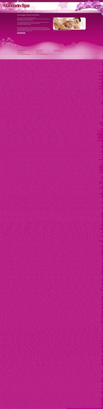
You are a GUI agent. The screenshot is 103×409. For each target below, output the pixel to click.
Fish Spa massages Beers (23, 107)
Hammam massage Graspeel (25, 147)
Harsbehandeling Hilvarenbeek (83, 165)
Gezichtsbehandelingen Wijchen (29, 141)
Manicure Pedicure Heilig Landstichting (57, 200)
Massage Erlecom (25, 213)
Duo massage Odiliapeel (63, 101)
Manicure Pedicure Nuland (61, 205)
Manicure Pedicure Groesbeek (68, 199)
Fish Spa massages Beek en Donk (6, 107)
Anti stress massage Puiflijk (84, 67)
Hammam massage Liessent (61, 151)
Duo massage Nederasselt (91, 100)
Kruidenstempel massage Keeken (38, 184)
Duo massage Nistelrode (39, 101)
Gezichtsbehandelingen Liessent (35, 133)
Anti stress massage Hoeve (50, 62)
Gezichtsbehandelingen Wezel (20, 141)
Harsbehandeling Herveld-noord (48, 165)
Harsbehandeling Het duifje (55, 165)
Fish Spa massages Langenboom (59, 114)
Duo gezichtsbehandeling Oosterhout (76, 86)
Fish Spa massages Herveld (3, 113)
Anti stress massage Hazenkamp (93, 60)
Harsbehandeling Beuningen (37, 160)
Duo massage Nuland (50, 101)
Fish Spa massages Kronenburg (43, 114)
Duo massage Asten (13, 93)
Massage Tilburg (81, 219)
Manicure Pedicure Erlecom (66, 198)
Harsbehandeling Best (24, 160)
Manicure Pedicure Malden (45, 204)
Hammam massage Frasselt (62, 146)
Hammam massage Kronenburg (12, 151)
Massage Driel (95, 212)
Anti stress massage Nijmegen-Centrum (32, 66)
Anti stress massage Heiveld (66, 61)
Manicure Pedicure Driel (19, 198)
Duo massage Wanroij (48, 105)
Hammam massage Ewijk (56, 146)
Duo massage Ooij (86, 101)
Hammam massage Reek (76, 154)
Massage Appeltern (29, 211)
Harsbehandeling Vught (28, 173)
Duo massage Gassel (75, 95)
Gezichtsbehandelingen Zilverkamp (88, 141)
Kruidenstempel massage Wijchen (51, 193)
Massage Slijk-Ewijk (68, 219)
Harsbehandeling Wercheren (48, 173)
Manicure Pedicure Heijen (42, 200)
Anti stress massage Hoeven (57, 62)
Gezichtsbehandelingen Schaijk (54, 138)
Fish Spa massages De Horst (38, 108)
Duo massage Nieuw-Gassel (97, 100)
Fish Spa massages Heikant (58, 112)
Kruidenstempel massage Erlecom (38, 179)
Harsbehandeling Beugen (30, 160)
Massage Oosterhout (61, 218)
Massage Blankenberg (7, 212)
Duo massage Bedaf (29, 93)
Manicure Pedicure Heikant (48, 200)
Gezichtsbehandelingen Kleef (43, 132)
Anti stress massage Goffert (25, 60)
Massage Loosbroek (23, 217)
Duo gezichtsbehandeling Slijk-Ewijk (76, 88)
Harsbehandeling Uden (35, 172)
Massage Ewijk (32, 213)
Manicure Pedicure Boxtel (19, 197)
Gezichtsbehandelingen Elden (30, 127)
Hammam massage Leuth (48, 151)
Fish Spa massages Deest (60, 108)
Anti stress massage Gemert (3, 60)
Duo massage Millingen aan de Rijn (70, 100)
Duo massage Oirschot (74, 101)
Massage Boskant (17, 212)
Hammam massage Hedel (84, 147)
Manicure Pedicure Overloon (42, 206)
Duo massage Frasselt (69, 95)
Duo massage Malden (53, 100)
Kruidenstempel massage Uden (83, 191)
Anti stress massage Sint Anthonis (73, 68)
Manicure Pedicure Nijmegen (3, 205)
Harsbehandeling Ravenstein (9, 171)
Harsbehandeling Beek (73, 159)
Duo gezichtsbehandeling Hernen (51, 80)
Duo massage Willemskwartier (78, 105)
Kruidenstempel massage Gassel (71, 179)
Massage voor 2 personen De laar (9, 225)
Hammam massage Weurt (26, 158)
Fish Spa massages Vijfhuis (17, 121)
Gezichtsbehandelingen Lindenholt (51, 133)
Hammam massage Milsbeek (63, 152)
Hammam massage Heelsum (90, 147)
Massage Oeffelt (43, 218)
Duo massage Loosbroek (22, 100)
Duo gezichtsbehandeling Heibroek (85, 79)
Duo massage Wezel (65, 105)
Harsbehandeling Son (3, 172)
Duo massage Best (79, 93)
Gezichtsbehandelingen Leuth (18, 133)
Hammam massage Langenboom (28, 151)
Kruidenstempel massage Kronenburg (91, 184)
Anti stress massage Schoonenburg (55, 68)
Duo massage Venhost (4, 105)
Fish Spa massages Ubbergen (33, 120)
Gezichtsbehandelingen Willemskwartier (38, 141)
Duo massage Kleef (30, 99)
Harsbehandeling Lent (92, 166)
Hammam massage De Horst (14, 145)
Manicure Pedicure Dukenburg (39, 198)
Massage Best (86, 211)
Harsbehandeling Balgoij (54, 159)
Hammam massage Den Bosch (43, 145)
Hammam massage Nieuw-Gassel (87, 152)
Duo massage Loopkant (16, 100)
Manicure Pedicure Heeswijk (27, 200)
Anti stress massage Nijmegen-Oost (51, 66)
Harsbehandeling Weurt (55, 173)
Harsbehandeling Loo (35, 167)
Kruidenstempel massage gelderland (88, 179)
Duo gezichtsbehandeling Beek (45, 73)
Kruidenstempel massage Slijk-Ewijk (32, 191)
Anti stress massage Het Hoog (19, 62)
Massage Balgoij (38, 211)
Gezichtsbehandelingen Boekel (47, 125)
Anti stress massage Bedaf (75, 55)
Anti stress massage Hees (12, 61)
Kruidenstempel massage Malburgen (27, 186)
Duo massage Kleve (35, 99)
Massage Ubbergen (90, 219)
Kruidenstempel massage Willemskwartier (60, 193)
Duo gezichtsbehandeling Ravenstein (64, 87)
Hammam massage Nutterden (59, 153)
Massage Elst (20, 213)
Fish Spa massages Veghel (70, 120)
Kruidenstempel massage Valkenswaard (8, 192)
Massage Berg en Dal (76, 211)
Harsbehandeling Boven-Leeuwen (79, 160)
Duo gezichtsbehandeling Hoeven (30, 81)
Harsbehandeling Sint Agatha (64, 171)
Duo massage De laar (61, 94)
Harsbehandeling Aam (3, 159)
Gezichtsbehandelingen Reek (13, 138)
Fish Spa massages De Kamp (46, 108)
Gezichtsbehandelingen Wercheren (4, 141)
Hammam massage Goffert (10, 147)
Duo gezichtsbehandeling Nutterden (24, 86)
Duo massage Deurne (79, 94)
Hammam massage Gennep (3, 147)
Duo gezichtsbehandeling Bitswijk (41, 74)
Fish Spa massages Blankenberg (89, 107)
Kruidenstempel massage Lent (16, 185)
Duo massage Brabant (39, 94)
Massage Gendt (60, 213)
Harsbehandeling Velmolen (76, 172)
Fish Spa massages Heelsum (16, 112)
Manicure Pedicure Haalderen (76, 199)
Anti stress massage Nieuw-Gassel (15, 66)
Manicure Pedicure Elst (60, 198)
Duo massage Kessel (25, 99)
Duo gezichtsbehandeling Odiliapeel (33, 86)
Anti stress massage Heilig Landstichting (57, 61)
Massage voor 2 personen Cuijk (84, 224)
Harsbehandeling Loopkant (42, 167)
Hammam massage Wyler (69, 158)
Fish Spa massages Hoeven (64, 113)
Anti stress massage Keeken (93, 62)
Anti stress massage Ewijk (69, 59)
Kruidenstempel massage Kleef (55, 184)
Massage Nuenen (24, 218)
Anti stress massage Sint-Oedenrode (91, 68)
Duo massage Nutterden (57, 101)
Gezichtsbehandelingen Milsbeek (56, 134)
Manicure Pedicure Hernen (87, 200)
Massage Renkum (13, 219)
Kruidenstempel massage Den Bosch (17, 178)
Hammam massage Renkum (83, 154)
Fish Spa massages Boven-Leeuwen (9, 108)
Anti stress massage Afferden (10, 55)
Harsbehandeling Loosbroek (49, 167)
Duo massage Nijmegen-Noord (17, 101)
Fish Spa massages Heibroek (44, 112)
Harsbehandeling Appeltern (41, 159)
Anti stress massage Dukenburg (27, 59)
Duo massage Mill (64, 100)
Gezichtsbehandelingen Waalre (85, 140)
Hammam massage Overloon (34, 154)
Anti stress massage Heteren (26, 62)
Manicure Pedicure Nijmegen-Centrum (12, 205)
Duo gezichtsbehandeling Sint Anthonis (45, 88)
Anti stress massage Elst (49, 59)
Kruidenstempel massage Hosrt (13, 184)
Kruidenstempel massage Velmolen (35, 192)
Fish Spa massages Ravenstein (4, 119)
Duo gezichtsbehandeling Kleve (98, 81)
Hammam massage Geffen (76, 146)
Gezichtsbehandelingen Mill (37, 134)
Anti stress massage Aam (3, 55)
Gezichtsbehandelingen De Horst (97, 125)
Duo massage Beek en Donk (41, 93)
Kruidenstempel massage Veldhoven (25, 192)
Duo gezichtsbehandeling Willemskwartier (7, 92)
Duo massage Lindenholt (5, 100)
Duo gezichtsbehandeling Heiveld (23, 80)
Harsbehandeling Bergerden (17, 160)
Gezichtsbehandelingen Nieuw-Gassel (83, 134)
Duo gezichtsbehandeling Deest (37, 75)
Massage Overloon (84, 218)
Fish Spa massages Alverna (44, 106)
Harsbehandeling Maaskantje (70, 167)
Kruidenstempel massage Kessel (47, 184)
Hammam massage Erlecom (42, 146)
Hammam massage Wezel (33, 158)
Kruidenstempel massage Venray (60, 192)
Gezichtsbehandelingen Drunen (98, 126)
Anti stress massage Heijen (41, 61)
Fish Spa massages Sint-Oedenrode (91, 119)
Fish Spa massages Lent (67, 114)
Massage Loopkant (18, 217)
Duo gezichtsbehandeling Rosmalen (7, 88)
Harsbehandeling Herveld (40, 165)
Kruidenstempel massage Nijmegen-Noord (29, 187)
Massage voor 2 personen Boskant (47, 224)
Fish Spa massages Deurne (75, 108)
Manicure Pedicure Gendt (18, 199)
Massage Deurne (64, 212)
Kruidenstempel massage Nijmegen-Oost (39, 187)
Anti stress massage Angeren (39, 55)
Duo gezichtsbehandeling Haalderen (7, 79)
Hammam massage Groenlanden (40, 147)
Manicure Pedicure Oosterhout (7, 206)
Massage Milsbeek (68, 217)
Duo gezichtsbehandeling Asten (12, 73)
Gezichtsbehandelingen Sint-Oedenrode (5, 139)
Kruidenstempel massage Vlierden (85, 192)
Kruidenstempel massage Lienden (40, 185)
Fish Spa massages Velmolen (85, 120)
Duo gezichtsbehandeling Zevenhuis (51, 92)
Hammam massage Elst (36, 146)
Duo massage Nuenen (45, 101)
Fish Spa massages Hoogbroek (72, 113)
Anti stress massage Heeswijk (26, 61)
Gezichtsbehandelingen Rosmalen (46, 138)
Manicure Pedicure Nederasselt (90, 204)
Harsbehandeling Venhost (89, 172)
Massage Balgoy (42, 211)
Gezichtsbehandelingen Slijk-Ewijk (14, 139)
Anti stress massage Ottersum (53, 67)
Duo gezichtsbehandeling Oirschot (51, 86)
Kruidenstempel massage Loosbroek (92, 185)
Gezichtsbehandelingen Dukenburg (12, 127)
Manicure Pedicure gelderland (4, 199)
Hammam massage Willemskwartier (48, 158)
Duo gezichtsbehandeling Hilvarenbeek (12, 81)
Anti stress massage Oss (47, 67)
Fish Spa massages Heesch (30, 112)
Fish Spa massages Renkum (18, 119)
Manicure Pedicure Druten (32, 198)
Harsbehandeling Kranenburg (62, 166)
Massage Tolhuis (86, 219)
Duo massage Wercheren (55, 105)
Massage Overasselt (79, 218)
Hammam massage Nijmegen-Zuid (29, 153)
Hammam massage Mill (46, 152)
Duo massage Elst (49, 95)
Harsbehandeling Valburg (41, 172)
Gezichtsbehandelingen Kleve (51, 132)
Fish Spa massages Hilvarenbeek (50, 113)
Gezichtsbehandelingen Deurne (37, 126)
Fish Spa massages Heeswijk (37, 112)
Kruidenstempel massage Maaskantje (18, 186)
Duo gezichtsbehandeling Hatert (24, 79)
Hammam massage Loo (83, 151)
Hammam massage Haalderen (55, 147)
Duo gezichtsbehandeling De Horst (11, 75)
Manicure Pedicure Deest (60, 197)
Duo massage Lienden (90, 99)
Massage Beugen (90, 211)
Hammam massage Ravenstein (69, 154)
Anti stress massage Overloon (69, 67)
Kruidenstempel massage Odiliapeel (94, 187)
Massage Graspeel (78, 213)
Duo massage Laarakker (62, 99)
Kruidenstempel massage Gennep (12, 180)
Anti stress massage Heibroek (34, 61)
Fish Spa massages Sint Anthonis (73, 119)
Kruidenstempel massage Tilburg (57, 191)
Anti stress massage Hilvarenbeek (42, 62)
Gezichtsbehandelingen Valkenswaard (88, 139)
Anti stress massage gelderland (98, 59)
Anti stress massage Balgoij (60, 55)
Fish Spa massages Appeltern (66, 106)
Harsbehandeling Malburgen (77, 167)
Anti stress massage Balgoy (67, 55)
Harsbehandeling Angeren (35, 159)
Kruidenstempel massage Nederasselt (91, 186)
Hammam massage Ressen (90, 154)
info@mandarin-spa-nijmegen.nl (25, 54)
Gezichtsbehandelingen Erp (52, 127)
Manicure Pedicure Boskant (3, 197)
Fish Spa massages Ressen (25, 119)
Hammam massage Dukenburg (15, 146)
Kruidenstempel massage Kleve (63, 184)
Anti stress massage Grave (47, 60)
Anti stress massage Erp (63, 59)
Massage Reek (9, 219)
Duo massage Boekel (14, 94)
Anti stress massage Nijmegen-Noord (42, 66)
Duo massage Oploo (97, 101)
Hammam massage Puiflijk (49, 154)
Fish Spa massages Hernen (99, 112)
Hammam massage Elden (30, 146)
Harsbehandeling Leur (97, 166)
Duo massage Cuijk (44, 94)
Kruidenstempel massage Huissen (21, 184)
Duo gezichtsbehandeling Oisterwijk (59, 86)
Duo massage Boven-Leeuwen (27, 94)
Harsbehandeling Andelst (28, 159)
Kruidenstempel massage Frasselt (63, 179)
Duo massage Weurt (60, 105)
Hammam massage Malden (33, 152)
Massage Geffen (46, 213)
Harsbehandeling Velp (83, 172)
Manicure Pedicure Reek (83, 206)
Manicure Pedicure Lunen (23, 204)
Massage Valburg (99, 219)
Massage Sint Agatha (43, 219)
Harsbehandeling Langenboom (85, 166)
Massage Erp (29, 213)
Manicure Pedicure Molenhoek (82, 204)
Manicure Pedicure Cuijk (33, 197)
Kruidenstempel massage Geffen (79, 179)
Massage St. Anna (77, 219)
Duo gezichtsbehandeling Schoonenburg (25, 88)
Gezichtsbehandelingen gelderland (92, 127)
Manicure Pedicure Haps (83, 199)
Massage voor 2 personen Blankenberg (29, 224)
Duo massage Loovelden (29, 100)
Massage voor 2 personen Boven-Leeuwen (57, 224)
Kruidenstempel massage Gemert (97, 179)
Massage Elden (17, 213)
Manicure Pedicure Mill (58, 204)
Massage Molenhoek (73, 217)
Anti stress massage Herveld (96, 61)
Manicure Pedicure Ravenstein (76, 206)
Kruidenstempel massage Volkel (94, 192)
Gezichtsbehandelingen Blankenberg (38, 125)
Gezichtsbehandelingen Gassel (76, 127)
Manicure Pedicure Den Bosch (67, 197)
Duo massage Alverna (92, 92)
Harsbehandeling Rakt (3, 171)
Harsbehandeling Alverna (22, 159)
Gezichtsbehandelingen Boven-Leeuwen (64, 125)
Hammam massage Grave (32, 147)
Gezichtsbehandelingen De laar (13, 126)
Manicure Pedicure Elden (54, 198)
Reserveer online (21, 33)
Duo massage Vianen (15, 105)
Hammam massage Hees (98, 147)
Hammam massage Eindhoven (23, 146)
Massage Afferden (6, 211)
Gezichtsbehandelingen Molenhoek (65, 134)
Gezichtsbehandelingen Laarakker (87, 132)
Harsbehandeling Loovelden (56, 167)
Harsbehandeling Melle (90, 167)
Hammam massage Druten (8, 146)
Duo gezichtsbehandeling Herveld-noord (69, 80)
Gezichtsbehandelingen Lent (3, 133)
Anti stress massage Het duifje (11, 62)
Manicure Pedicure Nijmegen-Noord (21, 205)
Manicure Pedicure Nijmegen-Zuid (39, 205)
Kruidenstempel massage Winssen (70, 193)
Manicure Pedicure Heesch (21, 200)
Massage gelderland (50, 213)
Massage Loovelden (28, 217)
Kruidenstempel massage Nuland (77, 187)
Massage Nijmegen (89, 217)
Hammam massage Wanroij (12, 158)
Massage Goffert (68, 213)
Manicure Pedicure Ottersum (27, 206)
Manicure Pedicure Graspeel (46, 199)
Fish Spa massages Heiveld (76, 112)
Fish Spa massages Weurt (67, 121)
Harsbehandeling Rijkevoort (35, 171)
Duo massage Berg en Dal (67, 93)
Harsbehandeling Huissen (16, 166)
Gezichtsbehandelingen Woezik (55, 141)
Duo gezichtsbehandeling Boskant (68, 74)
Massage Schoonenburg (37, 219)
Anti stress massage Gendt (10, 60)
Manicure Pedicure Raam (63, 206)
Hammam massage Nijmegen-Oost (20, 153)
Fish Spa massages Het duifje (19, 113)
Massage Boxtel (28, 212)
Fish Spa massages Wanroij (52, 121)
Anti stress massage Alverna (24, 55)
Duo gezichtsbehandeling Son (85, 88)
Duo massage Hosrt (2, 99)
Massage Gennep (64, 213)
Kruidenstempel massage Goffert (21, 180)
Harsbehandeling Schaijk (49, 171)
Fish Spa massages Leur (73, 114)
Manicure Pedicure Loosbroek (8, 204)
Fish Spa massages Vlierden (24, 121)
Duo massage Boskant (20, 94)
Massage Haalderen (98, 213)
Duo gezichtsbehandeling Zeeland (42, 92)
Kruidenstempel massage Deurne (26, 178)
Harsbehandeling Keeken (29, 166)
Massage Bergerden (81, 211)
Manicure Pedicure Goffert (31, 199)
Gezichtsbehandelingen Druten (4, 127)
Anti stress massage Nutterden (91, 66)
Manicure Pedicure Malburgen (38, 204)
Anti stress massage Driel (6, 59)
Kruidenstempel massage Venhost (51, 192)
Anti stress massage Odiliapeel (99, 66)
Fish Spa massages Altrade (37, 106)
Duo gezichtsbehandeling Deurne (55, 75)
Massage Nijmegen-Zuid (14, 218)
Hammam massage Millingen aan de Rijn (54, 152)
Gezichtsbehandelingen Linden (43, 133)
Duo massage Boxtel (33, 94)
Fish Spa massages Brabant (24, 108)
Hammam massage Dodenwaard (65, 145)
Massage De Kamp (45, 212)
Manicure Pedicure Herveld (94, 200)
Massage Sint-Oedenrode (62, 219)
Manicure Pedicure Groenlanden (60, 199)
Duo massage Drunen (20, 95)
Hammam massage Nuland (51, 153)
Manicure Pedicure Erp (73, 198)
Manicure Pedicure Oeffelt (82, 205)
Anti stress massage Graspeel (40, 60)
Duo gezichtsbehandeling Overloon (21, 87)
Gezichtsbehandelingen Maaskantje (4, 134)
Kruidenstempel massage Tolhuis (66, 191)
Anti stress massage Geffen (90, 59)
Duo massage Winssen (84, 105)
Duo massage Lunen (34, 100)
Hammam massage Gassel (69, 146)
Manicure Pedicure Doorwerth (12, 198)
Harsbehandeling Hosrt (10, 166)
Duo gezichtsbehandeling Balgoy (28, 73)
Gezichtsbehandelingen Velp (21, 140)
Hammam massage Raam (55, 154)
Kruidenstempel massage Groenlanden (57, 180)
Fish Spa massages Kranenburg (35, 114)
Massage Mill (56, 217)
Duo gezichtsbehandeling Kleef (90, 81)
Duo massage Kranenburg (48, 99)
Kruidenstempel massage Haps (84, 180)
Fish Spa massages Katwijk (93, 113)
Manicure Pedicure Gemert (11, 199)
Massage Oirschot (47, 218)
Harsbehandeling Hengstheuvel (27, 165)
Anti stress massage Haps (79, 60)
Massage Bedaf (46, 211)
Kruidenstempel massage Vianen (68, 192)
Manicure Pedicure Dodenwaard (89, 197)
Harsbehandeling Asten (48, 159)
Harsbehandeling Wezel (61, 173)
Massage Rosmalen (27, 219)
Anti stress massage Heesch (19, 61)
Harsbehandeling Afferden (9, 159)
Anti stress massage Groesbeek (64, 60)
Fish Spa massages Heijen (52, 112)
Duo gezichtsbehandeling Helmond (32, 80)
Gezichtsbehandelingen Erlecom (45, 127)
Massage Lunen (33, 217)
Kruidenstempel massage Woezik (78, 193)
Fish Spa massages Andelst (51, 106)
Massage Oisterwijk (52, 218)
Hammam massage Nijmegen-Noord (11, 153)
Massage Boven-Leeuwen (22, 212)
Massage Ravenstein (4, 219)
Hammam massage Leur (41, 151)
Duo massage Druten (25, 95)
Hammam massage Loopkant (89, 151)
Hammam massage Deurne (50, 145)
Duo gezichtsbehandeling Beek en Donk (54, 73)
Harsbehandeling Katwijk (23, 166)
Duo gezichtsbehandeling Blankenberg (50, 74)
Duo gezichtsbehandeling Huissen (56, 81)
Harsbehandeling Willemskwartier (74, 173)
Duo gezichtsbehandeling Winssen (17, 92)
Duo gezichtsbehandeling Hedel (42, 79)
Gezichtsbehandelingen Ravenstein (4, 138)
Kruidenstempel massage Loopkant (83, 185)
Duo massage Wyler (95, 105)
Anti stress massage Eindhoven (35, 59)
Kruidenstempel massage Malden (36, 186)
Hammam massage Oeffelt (73, 153)
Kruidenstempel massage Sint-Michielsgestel (11, 191)
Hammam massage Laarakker (20, 151)
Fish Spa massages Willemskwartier (89, 121)
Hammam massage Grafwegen (18, 147)
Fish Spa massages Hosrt (79, 113)
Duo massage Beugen (84, 93)
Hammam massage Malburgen (26, 152)
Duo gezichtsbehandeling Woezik (25, 92)
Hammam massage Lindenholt (76, 151)
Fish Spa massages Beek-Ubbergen (14, 107)
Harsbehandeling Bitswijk (51, 160)
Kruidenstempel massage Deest (8, 178)
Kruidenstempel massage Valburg (91, 191)
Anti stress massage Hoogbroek (65, 62)
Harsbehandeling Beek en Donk (80, 159)
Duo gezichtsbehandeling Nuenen (7, 86)
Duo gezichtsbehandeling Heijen (94, 79)
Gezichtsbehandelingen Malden (22, 134)
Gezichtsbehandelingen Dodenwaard (54, 126)
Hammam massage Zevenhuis (83, 158)
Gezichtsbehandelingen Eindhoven (21, 127)
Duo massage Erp (59, 95)
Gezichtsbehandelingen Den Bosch (28, 126)
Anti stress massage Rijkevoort (32, 68)
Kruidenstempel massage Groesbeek (66, 180)
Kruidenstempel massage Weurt (34, 193)
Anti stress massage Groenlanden (55, 60)
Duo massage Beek (35, 93)
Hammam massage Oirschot (80, 153)
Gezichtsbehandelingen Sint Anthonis (82, 138)
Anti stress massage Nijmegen (24, 66)
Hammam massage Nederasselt (79, 152)
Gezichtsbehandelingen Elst (37, 127)
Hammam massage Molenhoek (70, 152)
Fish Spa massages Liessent (93, 114)
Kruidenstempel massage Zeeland (95, 193)
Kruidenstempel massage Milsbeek (72, 186)
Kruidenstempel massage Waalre (8, 193)
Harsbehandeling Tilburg (15, 172)
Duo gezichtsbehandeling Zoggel (69, 92)
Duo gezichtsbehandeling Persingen (30, 87)
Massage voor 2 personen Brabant (75, 224)
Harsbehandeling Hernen (34, 165)
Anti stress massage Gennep (17, 60)
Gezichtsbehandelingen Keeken (28, 132)
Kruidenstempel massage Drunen (89, 178)
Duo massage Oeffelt (68, 101)
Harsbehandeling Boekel (65, 160)
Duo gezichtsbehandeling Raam (48, 87)
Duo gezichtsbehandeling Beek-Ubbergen (64, 73)
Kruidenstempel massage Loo (75, 185)
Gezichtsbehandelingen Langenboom (96, 132)
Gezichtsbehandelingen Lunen (94, 133)
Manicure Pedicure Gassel (92, 198)
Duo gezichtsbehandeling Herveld (59, 80)
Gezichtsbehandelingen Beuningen (12, 125)
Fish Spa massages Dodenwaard (90, 108)
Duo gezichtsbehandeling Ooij (68, 86)
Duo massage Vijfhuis (21, 105)
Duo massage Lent (74, 99)
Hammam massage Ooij (95, 153)
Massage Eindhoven (12, 213)
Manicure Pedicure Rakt (69, 206)
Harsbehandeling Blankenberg (57, 160)
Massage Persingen (89, 218)
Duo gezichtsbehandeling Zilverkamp (60, 92)
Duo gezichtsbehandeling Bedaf (37, 73)
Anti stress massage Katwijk (86, 62)
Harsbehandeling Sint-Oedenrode (90, 171)
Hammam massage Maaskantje (18, 152)
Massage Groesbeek (93, 213)
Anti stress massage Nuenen (76, 66)
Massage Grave (83, 213)
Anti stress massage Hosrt (72, 62)
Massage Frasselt (37, 213)
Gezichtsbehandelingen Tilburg (38, 139)
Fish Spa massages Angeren (59, 106)
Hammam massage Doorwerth (89, 145)
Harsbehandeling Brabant (93, 160)
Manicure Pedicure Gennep (24, 199)
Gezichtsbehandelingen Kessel (36, 132)
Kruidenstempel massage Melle (45, 186)
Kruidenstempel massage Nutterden (85, 187)
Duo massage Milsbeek (78, 100)
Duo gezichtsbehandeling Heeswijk (76, 79)
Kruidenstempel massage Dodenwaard (43, 178)
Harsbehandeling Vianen (3, 173)
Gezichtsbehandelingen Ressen (29, 138)
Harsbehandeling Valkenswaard (56, 172)
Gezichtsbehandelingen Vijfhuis (53, 140)
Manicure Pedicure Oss (21, 206)
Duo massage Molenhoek (84, 100)
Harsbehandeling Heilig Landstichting (4, 165)
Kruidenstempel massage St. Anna (49, 191)
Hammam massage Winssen (55, 158)
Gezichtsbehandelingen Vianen (45, 140)
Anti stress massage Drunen (12, 59)
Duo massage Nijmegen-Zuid (32, 101)
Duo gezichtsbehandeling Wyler (34, 92)
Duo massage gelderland (87, 95)
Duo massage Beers (55, 93)
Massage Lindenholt (9, 217)
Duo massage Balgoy (24, 93)
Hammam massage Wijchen (39, 158)
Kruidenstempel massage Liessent (49, 185)
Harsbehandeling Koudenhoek (55, 166)
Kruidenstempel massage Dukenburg (4, 179)
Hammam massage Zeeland (76, 158)
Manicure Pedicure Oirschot (89, 205)
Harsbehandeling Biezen (44, 160)
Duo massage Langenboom (68, 99)
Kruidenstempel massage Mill (52, 186)
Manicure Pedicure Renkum (90, 206)
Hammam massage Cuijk (8, 145)
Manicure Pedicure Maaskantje (30, 204)
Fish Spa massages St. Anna (11, 120)
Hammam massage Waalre (5, 158)
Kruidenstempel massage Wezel (42, 193)
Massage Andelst (19, 211)
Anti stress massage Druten (19, 59)
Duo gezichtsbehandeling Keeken (73, 81)
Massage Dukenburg (7, 213)
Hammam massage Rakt (62, 154)
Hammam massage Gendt (97, 146)
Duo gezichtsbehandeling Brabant (96, 74)
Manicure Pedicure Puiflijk (56, 206)
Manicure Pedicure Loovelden (16, 204)
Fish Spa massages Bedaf (94, 106)
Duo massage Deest (67, 94)
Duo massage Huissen (8, 99)
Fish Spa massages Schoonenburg (56, 119)
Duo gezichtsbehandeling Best (7, 74)
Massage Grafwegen (73, 213)
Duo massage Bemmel (61, 93)
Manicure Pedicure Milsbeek (74, 204)
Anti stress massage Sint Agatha (64, 68)
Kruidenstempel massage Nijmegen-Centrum (18, 187)
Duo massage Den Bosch (73, 94)
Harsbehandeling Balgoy (61, 159)
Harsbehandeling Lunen (63, 167)
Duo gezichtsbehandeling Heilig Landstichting (13, 80)
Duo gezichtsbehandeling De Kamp (20, 75)
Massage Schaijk (32, 219)
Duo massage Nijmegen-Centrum (9, 101)
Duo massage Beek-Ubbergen (48, 93)
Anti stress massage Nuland (83, 66)
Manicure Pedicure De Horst (39, 197)
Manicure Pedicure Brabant (26, 197)
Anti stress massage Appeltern (46, 55)
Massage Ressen (17, 219)
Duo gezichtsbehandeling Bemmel (82, 73)
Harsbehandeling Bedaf (67, 159)
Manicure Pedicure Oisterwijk (96, 205)
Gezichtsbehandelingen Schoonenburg (63, 138)
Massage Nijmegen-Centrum (95, 217)
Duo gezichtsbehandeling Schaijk (16, 88)
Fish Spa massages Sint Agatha (64, 119)
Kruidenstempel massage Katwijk (30, 184)
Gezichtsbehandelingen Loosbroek (76, 133)
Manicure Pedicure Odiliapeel (75, 205)
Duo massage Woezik (90, 105)
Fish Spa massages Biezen (74, 107)
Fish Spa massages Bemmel (29, 107)
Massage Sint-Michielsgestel (55, 219)
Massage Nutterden (33, 218)
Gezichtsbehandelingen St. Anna (30, 139)
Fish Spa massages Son (5, 120)
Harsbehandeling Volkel (22, 173)
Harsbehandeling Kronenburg (70, 166)
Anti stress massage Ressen (24, 68)
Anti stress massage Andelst (31, 55)
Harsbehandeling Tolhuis (22, 172)
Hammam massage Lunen (11, 152)
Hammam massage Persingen (42, 154)
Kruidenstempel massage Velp (43, 192)
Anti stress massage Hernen (89, 61)
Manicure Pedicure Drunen (25, 198)
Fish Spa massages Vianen (10, 121)
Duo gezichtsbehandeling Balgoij (20, 73)
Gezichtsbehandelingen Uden (63, 139)
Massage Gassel (41, 213)
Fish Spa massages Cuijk (31, 108)
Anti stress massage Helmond (73, 61)
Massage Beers (67, 211)
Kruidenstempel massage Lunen (9, 186)
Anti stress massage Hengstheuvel (81, 61)
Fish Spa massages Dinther (82, 108)
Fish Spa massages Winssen (97, 121)
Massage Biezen (100, 211)
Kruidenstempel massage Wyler (87, 193)
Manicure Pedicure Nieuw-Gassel (98, 204)
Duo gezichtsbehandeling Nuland (15, 86)
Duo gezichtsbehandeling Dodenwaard (72, 75)
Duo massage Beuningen (91, 93)
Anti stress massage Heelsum (5, 61)
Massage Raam (98, 218)
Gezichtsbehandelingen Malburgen (13, 134)
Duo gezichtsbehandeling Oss (93, 86)
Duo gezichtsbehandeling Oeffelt (42, 86)
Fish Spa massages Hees (23, 112)
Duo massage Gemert (93, 95)
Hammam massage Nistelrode (37, 153)
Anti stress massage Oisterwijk (18, 67)
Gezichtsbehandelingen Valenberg (79, 139)
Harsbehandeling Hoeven (96, 165)
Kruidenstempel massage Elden (23, 179)
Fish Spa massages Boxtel (17, 108)
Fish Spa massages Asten (73, 106)
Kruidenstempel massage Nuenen (68, 187)
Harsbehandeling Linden (23, 167)
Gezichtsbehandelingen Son (22, 139)
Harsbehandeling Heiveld (13, 165)
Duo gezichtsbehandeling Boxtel (88, 74)
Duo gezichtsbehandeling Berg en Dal (91, 73)
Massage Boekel (12, 212)
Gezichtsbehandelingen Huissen (12, 132)
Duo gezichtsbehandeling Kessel (82, 81)
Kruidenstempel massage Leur (24, 185)
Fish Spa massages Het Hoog (27, 113)
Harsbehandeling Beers (96, 159)
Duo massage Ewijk (64, 95)
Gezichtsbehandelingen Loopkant (67, 133)
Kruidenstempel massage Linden (58, 185)
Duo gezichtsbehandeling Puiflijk (39, 87)
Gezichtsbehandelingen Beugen (4, 125)
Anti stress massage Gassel (83, 59)
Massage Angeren (24, 211)
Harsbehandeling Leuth (3, 167)
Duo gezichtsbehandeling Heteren (96, 80)
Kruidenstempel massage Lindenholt (66, 185)
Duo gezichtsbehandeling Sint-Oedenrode (67, 88)
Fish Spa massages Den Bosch (67, 108)
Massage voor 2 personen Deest (18, 225)
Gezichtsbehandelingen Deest (20, 126)
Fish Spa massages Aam (24, 106)
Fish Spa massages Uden (40, 120)
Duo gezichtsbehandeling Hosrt (48, 81)
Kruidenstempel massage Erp (46, 179)
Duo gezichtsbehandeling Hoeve (22, 81)
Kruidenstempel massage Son (40, 191)
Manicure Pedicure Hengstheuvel (80, 200)
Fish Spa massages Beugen (59, 107)
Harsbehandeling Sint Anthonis (72, 171)
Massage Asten (33, 211)
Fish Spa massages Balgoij (80, 106)
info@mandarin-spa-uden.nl (43, 54)
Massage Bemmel (71, 211)
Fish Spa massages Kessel (5, 114)
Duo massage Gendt (98, 95)
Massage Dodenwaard (74, 212)
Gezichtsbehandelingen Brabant (81, 125)
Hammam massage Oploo (6, 154)
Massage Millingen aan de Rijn (61, 217)
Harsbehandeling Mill (96, 167)
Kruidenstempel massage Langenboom (8, 185)
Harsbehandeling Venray (96, 172)
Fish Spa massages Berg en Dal (38, 107)
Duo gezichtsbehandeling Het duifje (78, 80)
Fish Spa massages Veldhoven (78, 120)
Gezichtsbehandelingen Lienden (27, 133)
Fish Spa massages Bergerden (45, 107)
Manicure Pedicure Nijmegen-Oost (30, 205)
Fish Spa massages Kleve (19, 114)
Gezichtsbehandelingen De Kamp (4, 126)
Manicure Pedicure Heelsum (7, 200)
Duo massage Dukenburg (31, 95)
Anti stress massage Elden (43, 59)
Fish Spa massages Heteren (34, 113)
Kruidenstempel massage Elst (30, 179)
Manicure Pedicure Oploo (14, 206)
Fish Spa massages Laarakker (51, 114)
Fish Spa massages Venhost (99, 120)
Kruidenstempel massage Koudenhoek (72, 184)
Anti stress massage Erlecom (56, 59)
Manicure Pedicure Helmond (72, 200)
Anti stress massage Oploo (40, 67)
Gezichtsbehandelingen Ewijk (60, 127)
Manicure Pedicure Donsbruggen (4, 198)
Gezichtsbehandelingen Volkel (69, 140)
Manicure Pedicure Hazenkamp (96, 199)
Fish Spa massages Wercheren (60, 121)
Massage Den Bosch (59, 212)
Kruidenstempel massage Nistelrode (59, 187)
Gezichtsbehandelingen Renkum (21, 138)
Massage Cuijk (36, 212)
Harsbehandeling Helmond (19, 165)
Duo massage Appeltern (8, 93)
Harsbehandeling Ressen (29, 171)
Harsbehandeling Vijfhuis (9, 173)
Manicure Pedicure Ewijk (79, 198)
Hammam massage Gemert (90, 146)
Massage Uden (95, 219)
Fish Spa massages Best (53, 107)
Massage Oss (69, 218)
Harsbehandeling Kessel (36, 166)
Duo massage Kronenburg (55, 99)
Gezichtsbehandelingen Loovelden (85, 133)
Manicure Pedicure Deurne (74, 197)
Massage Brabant (32, 212)
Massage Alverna (15, 211)
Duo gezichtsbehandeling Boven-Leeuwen (78, 74)
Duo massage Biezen (97, 93)
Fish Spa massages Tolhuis (25, 120)
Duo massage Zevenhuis (5, 106)
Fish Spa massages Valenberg (54, 120)
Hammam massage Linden (69, 151)
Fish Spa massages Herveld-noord (11, 113)
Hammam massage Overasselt (27, 154)
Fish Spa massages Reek (11, 119)
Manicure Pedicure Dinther (81, 197)
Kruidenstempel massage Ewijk (54, 179)
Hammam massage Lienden (54, 151)
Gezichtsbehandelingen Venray (37, 140)
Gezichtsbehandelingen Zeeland (71, 141)
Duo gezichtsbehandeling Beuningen (24, 74)
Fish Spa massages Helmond (83, 112)
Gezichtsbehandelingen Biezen (21, 125)
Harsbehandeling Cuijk (99, 160)
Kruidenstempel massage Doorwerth (73, 178)
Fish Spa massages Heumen (42, 113)
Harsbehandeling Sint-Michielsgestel (80, 171)
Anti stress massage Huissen (79, 62)
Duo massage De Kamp (56, 94)
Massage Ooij (56, 218)
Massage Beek (50, 211)
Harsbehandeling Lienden (9, 167)
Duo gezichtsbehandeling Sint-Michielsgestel (55, 88)
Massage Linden (4, 217)
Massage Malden (48, 217)
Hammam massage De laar (29, 145)
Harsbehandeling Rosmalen (42, 171)
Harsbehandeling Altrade (15, 159)
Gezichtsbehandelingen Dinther (45, 126)
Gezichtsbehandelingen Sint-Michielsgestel (92, 138)
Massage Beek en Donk (55, 211)
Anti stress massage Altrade (17, 55)
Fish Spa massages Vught (38, 121)
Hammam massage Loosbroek (97, 151)
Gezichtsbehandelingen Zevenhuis (79, 141)
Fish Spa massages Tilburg (18, 120)
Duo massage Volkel (32, 105)
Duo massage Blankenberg (8, 94)
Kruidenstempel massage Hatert (92, 180)
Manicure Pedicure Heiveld (65, 200)
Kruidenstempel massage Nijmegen (8, 187)
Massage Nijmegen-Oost (7, 218)
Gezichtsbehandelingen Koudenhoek (60, 132)
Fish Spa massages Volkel (31, 121)
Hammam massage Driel (96, 145)
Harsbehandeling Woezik (89, 173)
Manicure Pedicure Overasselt (35, 206)
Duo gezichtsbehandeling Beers (74, 73)
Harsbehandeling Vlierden (16, 173)
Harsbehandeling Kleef (42, 166)
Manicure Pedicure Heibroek (35, 200)
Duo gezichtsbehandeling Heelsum (50, 79)
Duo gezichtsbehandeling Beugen (15, 74)
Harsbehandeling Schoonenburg (57, 171)
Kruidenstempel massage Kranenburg (82, 184)
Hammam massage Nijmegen (94, 152)
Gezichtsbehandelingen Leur (11, 133)
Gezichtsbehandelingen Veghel (97, 139)
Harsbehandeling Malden (84, 167)
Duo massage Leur (79, 99)
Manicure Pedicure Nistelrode (46, 205)
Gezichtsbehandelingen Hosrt (3, 132)
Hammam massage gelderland (83, 146)
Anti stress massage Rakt (98, 67)
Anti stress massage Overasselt (61, 67)
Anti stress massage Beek (81, 55)
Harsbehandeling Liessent (16, 167)
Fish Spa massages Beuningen (67, 107)
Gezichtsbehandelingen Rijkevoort (37, 138)
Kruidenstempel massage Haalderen (75, 180)
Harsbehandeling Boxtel (86, 160)
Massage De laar (50, 212)
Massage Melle (52, 217)
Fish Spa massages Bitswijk (81, 107)
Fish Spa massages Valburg (46, 120)
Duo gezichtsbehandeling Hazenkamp (33, 79)
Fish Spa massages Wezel (74, 121)
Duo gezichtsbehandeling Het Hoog (87, 80)
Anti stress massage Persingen (77, 67)
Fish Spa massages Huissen (86, 113)
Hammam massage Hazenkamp (77, 147)
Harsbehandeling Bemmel (3, 160)
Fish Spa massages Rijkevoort (33, 119)
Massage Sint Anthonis (49, 219)
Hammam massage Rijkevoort (97, 154)
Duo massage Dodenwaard (91, 94)
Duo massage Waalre (43, 105)
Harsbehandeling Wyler (95, 173)
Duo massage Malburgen (47, 100)
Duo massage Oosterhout (91, 101)
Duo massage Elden (44, 95)
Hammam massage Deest (36, 145)
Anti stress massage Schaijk (47, 68)
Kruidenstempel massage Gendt (4, 180)
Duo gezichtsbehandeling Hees (59, 79)
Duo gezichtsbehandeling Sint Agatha (35, 88)
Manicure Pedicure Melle (52, 204)
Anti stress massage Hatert (86, 60)
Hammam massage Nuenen (44, 153)
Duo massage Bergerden (73, 93)
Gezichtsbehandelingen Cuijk (89, 125)
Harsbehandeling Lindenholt (29, 167)
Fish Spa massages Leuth (79, 114)
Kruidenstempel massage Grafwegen (30, 180)
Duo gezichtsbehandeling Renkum (81, 87)
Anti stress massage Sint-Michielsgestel (82, 68)
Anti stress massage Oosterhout (32, 67)
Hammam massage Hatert (69, 147)
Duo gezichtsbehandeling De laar (29, 75)
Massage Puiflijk (94, 218)
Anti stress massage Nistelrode (69, 66)
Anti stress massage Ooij (25, 67)
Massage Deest (55, 212)
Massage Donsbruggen (85, 212)
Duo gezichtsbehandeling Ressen (90, 87)
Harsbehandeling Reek (16, 171)
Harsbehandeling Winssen (82, 173)
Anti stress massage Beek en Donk (89, 55)
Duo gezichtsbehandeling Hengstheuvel (41, 80)
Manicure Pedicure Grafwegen (38, 199)
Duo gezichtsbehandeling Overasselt (12, 87)
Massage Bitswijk (2, 212)
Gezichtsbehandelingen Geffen (84, 127)
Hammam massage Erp (49, 146)
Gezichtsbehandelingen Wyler (63, 141)
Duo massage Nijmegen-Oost (24, 101)
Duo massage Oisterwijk (80, 101)
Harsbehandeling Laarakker (77, 166)
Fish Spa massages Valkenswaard (62, 120)
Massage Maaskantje (38, 217)
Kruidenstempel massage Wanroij (17, 193)
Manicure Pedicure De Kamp (46, 197)
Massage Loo (13, 217)
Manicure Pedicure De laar (53, 197)
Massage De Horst (41, 212)
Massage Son (72, 219)
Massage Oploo (66, 218)
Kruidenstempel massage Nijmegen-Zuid (50, 187)
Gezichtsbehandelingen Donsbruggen (73, 126)
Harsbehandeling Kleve (48, 166)
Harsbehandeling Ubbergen (28, 172)
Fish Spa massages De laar (53, 108)
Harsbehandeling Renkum (22, 171)
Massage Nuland (28, 218)
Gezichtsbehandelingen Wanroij (93, 140)
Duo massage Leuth (84, 99)
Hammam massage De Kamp (21, 145)
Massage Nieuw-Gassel (84, 217)
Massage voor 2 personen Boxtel (67, 224)
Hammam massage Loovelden (4, 152)
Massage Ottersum (74, 218)
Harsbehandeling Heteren (69, 165)
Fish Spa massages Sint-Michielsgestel (82, 119)
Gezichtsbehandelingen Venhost (29, 140)
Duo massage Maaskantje (41, 100)
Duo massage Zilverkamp (12, 106)
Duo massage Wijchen (71, 105)
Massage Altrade (11, 211)
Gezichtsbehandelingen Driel (90, 126)
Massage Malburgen (43, 217)
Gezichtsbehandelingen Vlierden (61, 140)
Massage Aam (2, 211)
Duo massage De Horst (50, 94)
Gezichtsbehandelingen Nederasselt (74, 134)
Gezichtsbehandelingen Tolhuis (46, 139)
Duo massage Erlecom (54, 95)
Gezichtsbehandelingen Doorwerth (82, 126)
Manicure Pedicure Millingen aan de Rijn (66, 204)
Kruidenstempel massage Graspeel (39, 180)
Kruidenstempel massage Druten (98, 178)
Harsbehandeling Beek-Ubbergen (88, 159)
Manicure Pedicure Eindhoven (47, 198)
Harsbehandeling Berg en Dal (10, 160)
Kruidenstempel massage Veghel (17, 192)
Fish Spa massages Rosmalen (40, 119)
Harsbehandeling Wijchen (67, 173)
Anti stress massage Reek (10, 68)
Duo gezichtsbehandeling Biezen (33, 74)
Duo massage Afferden (81, 92)
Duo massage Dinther (84, 94)
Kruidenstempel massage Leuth (32, 185)
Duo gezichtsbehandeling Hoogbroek (39, 81)
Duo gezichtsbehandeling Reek (73, 87)
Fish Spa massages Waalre (45, 121)
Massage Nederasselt (78, 217)
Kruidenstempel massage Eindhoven (14, 179)
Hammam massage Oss (13, 154)
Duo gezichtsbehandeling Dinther (63, 75)
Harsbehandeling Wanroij (41, 173)
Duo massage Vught (37, 105)
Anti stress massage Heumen (34, 62)
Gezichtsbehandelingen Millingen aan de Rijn (46, 134)
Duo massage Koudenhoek (41, 99)
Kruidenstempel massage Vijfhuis (77, 192)
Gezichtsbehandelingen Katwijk (20, 132)
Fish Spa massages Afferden (30, 106)
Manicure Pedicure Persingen (49, 206)
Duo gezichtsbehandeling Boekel (60, 74)
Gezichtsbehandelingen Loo (59, 133)
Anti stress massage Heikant (48, 61)
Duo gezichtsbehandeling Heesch (67, 79)
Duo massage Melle (58, 100)
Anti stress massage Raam (91, 67)
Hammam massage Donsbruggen (81, 145)
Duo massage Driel (14, 95)
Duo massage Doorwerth (9, 95)
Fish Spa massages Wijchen (80, 121)
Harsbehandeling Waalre (35, 173)
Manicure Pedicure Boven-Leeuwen (11, 197)
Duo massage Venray (10, 105)
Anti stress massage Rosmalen (40, 68)
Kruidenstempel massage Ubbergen (74, 191)
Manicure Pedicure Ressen (97, 206)
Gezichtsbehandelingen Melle (30, 134)
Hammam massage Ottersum (19, 154)
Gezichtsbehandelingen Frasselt (68, 127)
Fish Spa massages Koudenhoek (26, 114)
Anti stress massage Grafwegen (33, 60)
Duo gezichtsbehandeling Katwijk (65, 81)
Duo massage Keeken (19, 99)
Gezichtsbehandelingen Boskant (55, 125)
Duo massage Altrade (87, 92)
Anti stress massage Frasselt (76, 59)
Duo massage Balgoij (18, 93)
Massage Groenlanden (88, 213)
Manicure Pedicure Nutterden (68, 205)
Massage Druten (2, 213)
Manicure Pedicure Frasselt (85, 198)
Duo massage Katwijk (13, 99)
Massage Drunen (99, 212)
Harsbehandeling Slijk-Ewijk (97, 171)
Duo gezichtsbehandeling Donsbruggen (92, 75)
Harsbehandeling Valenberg (48, 172)
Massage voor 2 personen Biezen (11, 224)
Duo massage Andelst (98, 92)
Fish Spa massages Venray (3, 121)
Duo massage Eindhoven (38, 95)
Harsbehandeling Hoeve (90, 165)
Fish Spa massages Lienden (86, 114)
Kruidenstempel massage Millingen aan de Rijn (62, 186)
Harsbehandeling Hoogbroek (3, 166)
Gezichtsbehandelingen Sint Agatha (73, 138)
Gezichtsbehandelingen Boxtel (73, 125)
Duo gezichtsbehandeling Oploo (86, 86)
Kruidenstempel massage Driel (81, 178)
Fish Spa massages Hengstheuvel (91, 112)
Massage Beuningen (95, 211)
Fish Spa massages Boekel (97, 107)
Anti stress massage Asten (54, 55)
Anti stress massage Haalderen (72, 60)
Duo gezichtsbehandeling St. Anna (93, 88)
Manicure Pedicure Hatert (89, 199)
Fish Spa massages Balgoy (87, 106)
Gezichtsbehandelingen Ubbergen (55, 139)
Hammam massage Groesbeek (48, 147)
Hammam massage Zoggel (98, 158)
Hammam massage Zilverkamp (91, 158)
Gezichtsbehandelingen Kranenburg (69, 132)
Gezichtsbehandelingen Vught (77, 140)
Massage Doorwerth (91, 212)
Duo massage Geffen (81, 95)
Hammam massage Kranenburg (4, 151)
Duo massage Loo (10, 100)
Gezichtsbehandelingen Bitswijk (29, 125)
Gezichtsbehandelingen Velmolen (13, 140)
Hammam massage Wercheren (19, 158)
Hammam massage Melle (40, 152)
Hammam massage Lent (35, 151)
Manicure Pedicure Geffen (99, 198)
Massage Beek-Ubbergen (61, 211)
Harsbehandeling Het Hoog (62, 165)
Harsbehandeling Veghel (63, 172)
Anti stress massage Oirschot (10, 67)
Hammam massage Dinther (57, 145)
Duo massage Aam (76, 92)
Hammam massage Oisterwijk (87, 153)
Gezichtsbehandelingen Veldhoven (4, 140)
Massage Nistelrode (19, 218)
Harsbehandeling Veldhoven (69, 172)
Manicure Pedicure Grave (53, 199)
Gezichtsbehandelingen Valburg (71, 139)
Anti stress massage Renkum (17, 68)
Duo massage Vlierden (27, 105)
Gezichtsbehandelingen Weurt (13, 141)
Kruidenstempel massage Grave (48, 180)
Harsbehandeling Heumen (75, 165)
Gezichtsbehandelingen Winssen (47, 141)
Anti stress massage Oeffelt (3, 67)
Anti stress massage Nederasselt (7, 66)
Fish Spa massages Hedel (9, 112)
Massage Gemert (55, 213)
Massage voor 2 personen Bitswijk (20, 224)
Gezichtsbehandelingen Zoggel (97, 141)
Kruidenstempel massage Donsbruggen (63, 178)
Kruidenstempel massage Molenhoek (81, 186)
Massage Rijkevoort (22, 219)
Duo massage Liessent (96, 99)
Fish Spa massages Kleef (12, 114)
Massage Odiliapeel (38, 218)
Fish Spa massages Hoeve (57, 113)
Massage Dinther (69, 212)
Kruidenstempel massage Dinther (34, 178)
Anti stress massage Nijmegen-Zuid (60, 66)
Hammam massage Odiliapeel (66, 153)
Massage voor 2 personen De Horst (92, 224)
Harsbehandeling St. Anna (9, 172)
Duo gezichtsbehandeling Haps (16, 79)
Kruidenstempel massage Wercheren (25, 193)
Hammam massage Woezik (62, 158)
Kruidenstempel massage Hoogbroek (4, 184)
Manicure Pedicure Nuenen (54, 205)
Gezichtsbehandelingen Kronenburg (78, 132)
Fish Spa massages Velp (92, 120)
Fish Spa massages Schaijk (48, 119)
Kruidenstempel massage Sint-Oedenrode (22, 191)
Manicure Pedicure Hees (14, 200)
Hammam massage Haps (63, 147)
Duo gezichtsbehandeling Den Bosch (46, 75)
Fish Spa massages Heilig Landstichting (67, 112)
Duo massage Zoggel (17, 106)
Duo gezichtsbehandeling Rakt (55, 87)
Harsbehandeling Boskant (71, 160)
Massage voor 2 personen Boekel (39, 224)
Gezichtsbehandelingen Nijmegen (93, 134)
